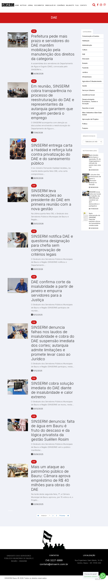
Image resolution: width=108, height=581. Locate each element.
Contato (83, 5)
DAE (33, 31)
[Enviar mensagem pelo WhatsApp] (103, 576)
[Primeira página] (38, 515)
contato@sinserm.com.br (54, 564)
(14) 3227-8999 (54, 560)
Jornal (30, 5)
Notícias (23, 5)
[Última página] (68, 515)
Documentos (39, 5)
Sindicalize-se (50, 5)
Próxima (62, 515)
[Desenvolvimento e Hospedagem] (99, 578)
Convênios (61, 5)
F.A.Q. (77, 5)
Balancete (70, 5)
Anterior (44, 515)
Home (17, 5)
